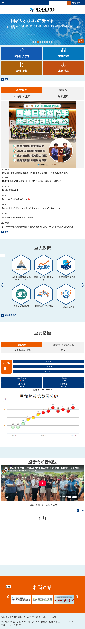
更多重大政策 (10, 315)
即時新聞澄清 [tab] (22, 96)
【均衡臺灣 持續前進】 (10, 190)
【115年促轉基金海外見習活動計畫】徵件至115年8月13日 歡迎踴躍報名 (31, 181)
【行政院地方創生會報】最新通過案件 (17, 217)
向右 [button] (77, 594)
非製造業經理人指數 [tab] (21, 350)
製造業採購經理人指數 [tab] (63, 344)
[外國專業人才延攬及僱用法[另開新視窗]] (45, 42)
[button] (3, 2)
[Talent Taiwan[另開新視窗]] (35, 42)
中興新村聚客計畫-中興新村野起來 (42, 505)
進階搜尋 (76, 3)
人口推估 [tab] (63, 350)
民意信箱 (51, 617)
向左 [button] (8, 594)
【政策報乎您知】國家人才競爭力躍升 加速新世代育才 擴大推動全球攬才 (31, 208)
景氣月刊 (48, 371)
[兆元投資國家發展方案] (40, 42)
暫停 (3, 17)
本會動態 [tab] (21, 89)
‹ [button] (8, 27)
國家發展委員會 (42, 9)
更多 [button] (6, 79)
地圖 (44, 617)
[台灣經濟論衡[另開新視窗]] (64, 599)
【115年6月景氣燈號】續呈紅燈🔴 (15, 199)
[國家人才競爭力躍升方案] (38, 42)
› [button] (77, 27)
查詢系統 (48, 366)
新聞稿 (48, 361)
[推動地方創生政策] (47, 42)
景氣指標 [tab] (22, 344)
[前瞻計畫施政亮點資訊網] (52, 42)
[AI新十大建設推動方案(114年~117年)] (33, 42)
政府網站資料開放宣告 (11, 617)
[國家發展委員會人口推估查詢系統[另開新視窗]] (21, 599)
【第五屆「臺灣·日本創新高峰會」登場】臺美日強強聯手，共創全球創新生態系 (34, 173)
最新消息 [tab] (63, 96)
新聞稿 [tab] (63, 89)
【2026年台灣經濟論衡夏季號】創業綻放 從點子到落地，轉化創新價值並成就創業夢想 (37, 227)
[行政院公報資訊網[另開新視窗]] (42, 599)
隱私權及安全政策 (32, 617)
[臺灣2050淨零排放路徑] (42, 42)
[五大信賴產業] (49, 42)
